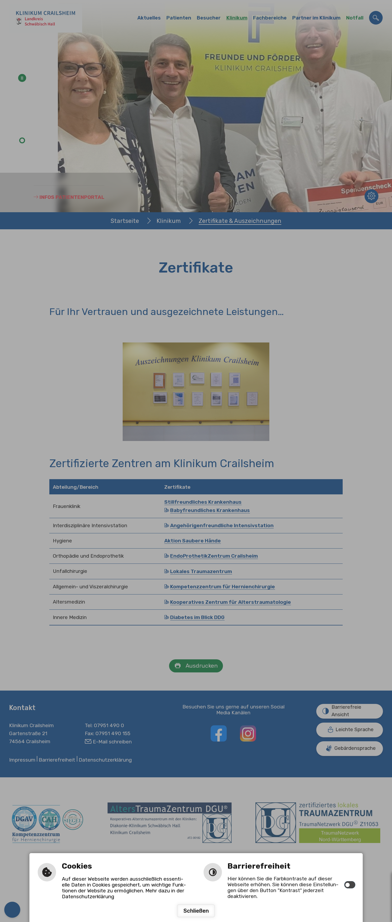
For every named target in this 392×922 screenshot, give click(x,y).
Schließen (196, 911)
